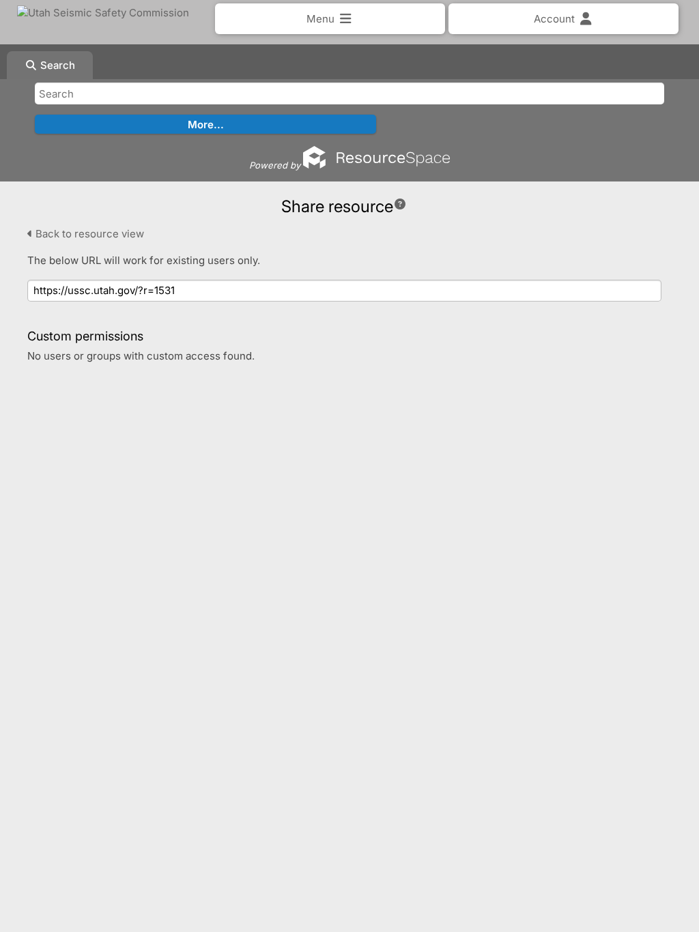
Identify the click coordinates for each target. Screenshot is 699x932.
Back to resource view (88, 233)
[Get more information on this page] (400, 204)
